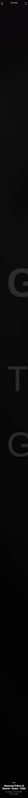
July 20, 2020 (19, 791)
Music (14, 782)
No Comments (15, 794)
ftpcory (11, 791)
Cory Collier (14, 2)
